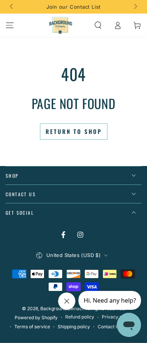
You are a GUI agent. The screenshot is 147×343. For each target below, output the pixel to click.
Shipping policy (74, 326)
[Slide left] (12, 7)
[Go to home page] (60, 25)
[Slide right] (135, 7)
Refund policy (79, 317)
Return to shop (74, 131)
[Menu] (10, 25)
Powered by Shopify (36, 317)
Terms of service (32, 326)
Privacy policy (117, 317)
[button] (98, 25)
